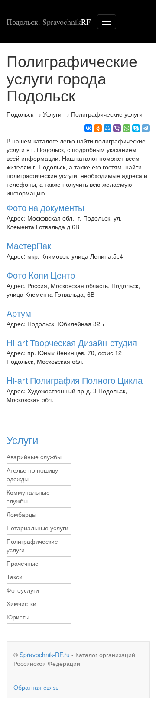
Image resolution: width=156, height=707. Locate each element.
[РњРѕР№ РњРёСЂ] (107, 128)
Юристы (17, 617)
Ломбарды (21, 514)
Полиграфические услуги (32, 545)
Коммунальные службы (28, 496)
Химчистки (21, 603)
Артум (18, 313)
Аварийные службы (34, 456)
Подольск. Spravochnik (48, 21)
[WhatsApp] (126, 128)
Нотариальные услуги (37, 527)
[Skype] (136, 128)
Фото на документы (45, 207)
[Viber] (117, 128)
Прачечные (22, 563)
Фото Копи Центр (40, 275)
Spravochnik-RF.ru (45, 654)
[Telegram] (146, 128)
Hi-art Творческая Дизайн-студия (71, 342)
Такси (14, 576)
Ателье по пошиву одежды (32, 474)
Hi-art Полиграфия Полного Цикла (74, 380)
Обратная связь (35, 687)
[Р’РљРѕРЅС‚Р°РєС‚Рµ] (88, 128)
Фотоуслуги (22, 590)
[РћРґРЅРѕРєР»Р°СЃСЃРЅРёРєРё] (98, 128)
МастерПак (28, 245)
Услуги (22, 439)
